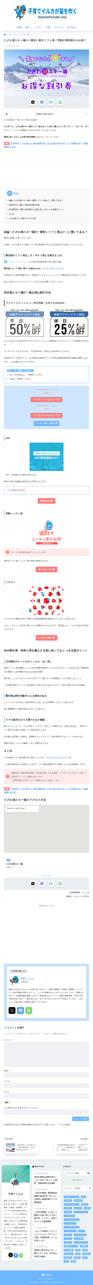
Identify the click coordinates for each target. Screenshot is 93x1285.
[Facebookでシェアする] (42, 102)
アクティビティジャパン (18, 262)
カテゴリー (77, 1180)
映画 (77, 1254)
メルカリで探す (45, 638)
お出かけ (77, 896)
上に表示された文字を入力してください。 (22, 1108)
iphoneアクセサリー (71, 1204)
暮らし (28, 27)
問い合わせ (71, 27)
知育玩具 (68, 1257)
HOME (19, 27)
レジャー (38, 27)
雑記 (66, 1261)
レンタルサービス (81, 1242)
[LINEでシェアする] (60, 102)
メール (8, 1081)
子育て (48, 27)
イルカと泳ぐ (69, 1216)
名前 (7, 1071)
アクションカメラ (81, 1212)
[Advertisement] (46, 168)
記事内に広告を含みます (45, 114)
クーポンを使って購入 (45, 423)
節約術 (86, 896)
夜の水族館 (68, 1250)
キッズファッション (71, 1227)
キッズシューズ (70, 1223)
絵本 (84, 1257)
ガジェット (59, 27)
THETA (84, 1204)
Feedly (29, 1015)
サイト (7, 1092)
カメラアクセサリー (71, 1219)
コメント (9, 1040)
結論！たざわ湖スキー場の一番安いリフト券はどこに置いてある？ (36, 200)
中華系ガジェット (71, 1246)
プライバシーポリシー (46, 1279)
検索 (88, 1173)
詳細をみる (45, 501)
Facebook (20, 1015)
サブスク (68, 1235)
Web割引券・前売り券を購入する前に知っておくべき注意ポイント (36, 209)
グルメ (81, 1231)
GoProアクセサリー (71, 1197)
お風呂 (87, 1208)
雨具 (73, 1261)
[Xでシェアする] (33, 102)
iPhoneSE (78, 1200)
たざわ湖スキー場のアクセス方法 (22, 218)
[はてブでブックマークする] (51, 102)
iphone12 (68, 1200)
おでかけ (68, 1208)
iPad (83, 1197)
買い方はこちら (45, 569)
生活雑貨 (86, 1254)
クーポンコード (70, 1231)
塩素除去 (84, 1246)
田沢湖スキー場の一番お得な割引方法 (24, 205)
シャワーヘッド (80, 1235)
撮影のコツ (68, 1254)
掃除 (84, 1250)
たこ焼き (68, 1212)
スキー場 (85, 892)
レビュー (68, 1242)
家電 (77, 1250)
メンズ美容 (78, 1238)
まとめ (11, 214)
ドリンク (68, 1238)
